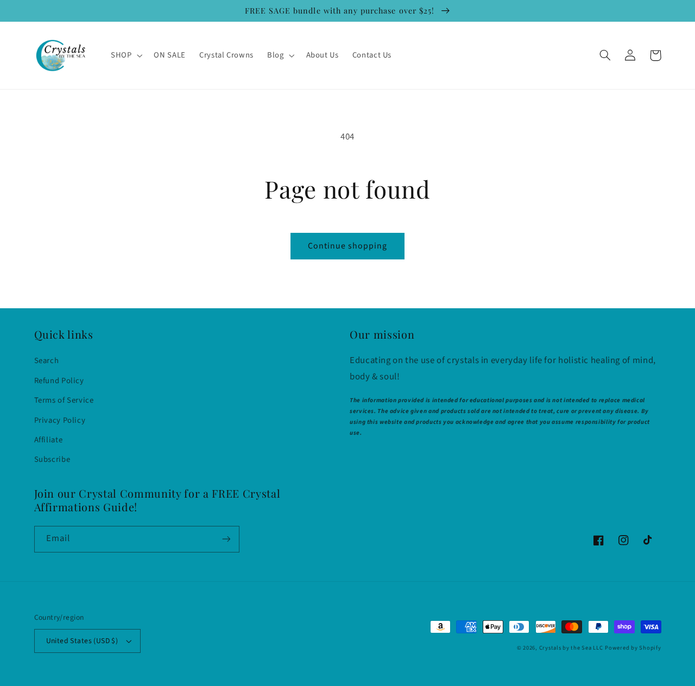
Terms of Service (64, 400)
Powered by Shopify (633, 648)
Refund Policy (59, 380)
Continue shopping (348, 246)
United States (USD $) (82, 641)
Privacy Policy (60, 420)
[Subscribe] (225, 539)
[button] (125, 55)
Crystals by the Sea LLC (571, 648)
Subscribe (52, 459)
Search (46, 360)
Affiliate (48, 440)
